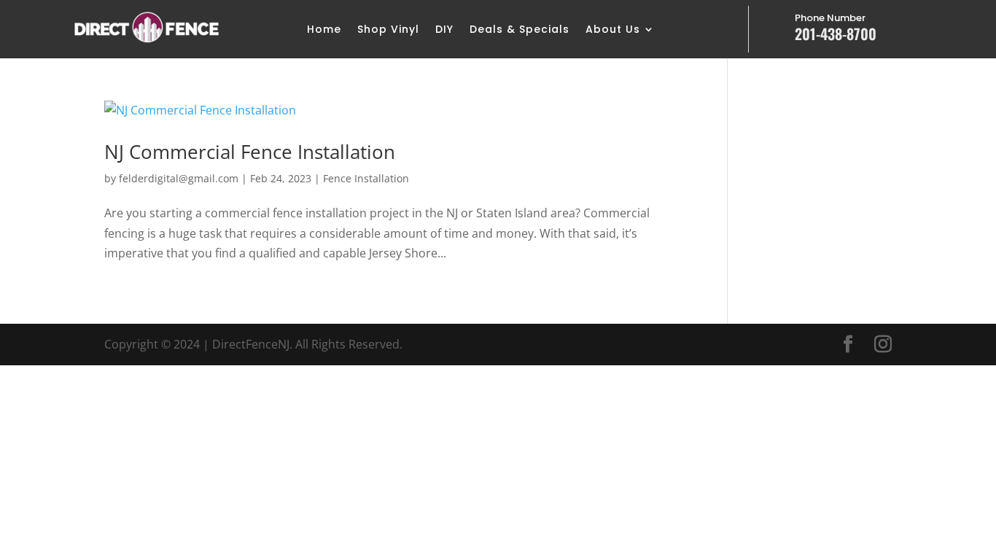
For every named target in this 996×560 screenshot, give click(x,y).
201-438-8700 (835, 33)
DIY (444, 30)
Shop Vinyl (388, 30)
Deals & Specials (519, 30)
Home (324, 30)
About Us (612, 30)
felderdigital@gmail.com (178, 178)
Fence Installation (366, 178)
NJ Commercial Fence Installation (249, 152)
